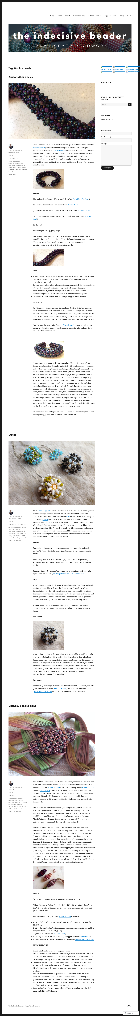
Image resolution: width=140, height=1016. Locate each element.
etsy (16, 800)
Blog (52, 16)
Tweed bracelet (69, 325)
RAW (16, 802)
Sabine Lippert (39, 148)
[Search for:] (114, 104)
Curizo (12, 434)
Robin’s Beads (60, 689)
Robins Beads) (73, 205)
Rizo (68, 517)
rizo (14, 535)
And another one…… (21, 77)
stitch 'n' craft (18, 809)
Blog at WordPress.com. (32, 1006)
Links (129, 16)
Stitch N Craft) (84, 211)
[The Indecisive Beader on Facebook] (129, 1005)
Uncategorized (13, 158)
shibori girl (17, 806)
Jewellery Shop (79, 16)
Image (11, 155)
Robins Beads (59, 934)
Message (103, 144)
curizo (24, 533)
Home (59, 16)
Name (106, 130)
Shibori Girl (45, 790)
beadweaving (13, 165)
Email (106, 137)
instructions (60, 151)
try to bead (22, 538)
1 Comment (12, 174)
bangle (11, 161)
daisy (10, 535)
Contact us (107, 168)
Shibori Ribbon (88, 788)
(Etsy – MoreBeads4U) (84, 939)
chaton (19, 533)
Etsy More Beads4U (81, 199)
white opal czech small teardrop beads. (69, 574)
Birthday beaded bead (22, 705)
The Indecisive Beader (16, 1006)
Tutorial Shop (93, 16)
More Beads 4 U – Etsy (43, 691)
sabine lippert (18, 169)
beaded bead (20, 527)
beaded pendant (14, 529)
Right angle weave (15, 167)
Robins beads (20, 535)
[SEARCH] (129, 104)
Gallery (121, 16)
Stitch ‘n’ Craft (54, 788)
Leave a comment (15, 540)
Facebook (106, 82)
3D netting (12, 527)
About (67, 16)
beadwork (21, 165)
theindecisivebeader (15, 150)
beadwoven (12, 533)
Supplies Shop (110, 16)
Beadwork (12, 524)
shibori (11, 806)
